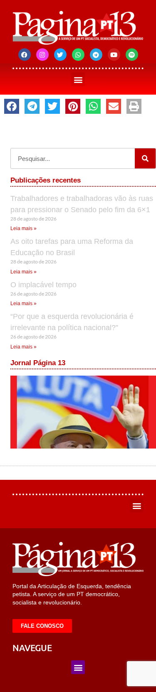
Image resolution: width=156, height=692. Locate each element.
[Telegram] (96, 54)
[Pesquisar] (145, 158)
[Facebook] (24, 54)
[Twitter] (60, 54)
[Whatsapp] (78, 54)
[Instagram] (42, 54)
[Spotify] (132, 54)
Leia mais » (23, 228)
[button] (78, 79)
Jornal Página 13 (37, 363)
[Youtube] (114, 54)
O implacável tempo (43, 285)
